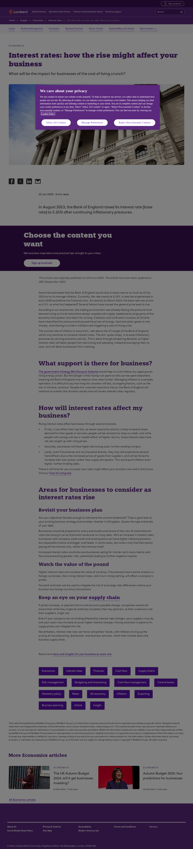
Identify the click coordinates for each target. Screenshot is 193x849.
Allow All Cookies (56, 122)
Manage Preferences (92, 122)
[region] (97, 107)
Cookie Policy (48, 113)
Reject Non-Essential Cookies (134, 122)
